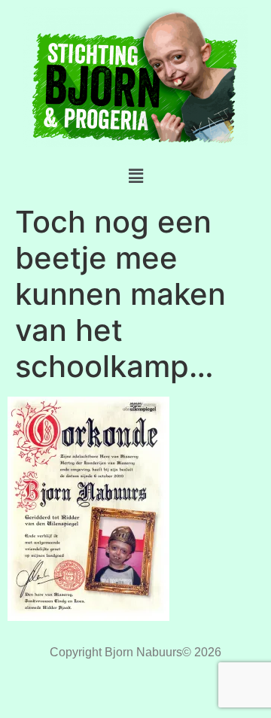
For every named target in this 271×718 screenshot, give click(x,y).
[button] (135, 176)
